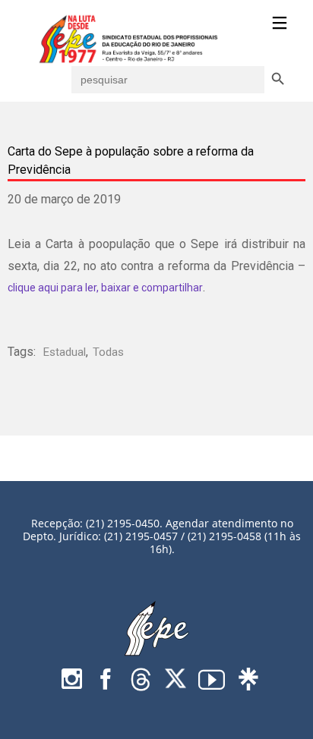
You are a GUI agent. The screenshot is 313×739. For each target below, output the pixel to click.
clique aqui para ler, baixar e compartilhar (105, 287)
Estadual (64, 352)
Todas (108, 352)
